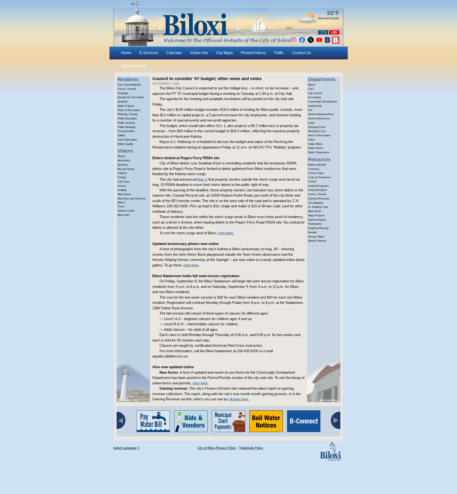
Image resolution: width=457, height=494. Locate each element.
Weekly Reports (317, 240)
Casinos (122, 173)
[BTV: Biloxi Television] (323, 33)
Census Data (315, 173)
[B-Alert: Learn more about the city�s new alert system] (335, 42)
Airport (121, 156)
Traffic (279, 53)
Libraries (123, 101)
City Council (315, 93)
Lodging (122, 189)
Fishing (122, 177)
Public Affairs (315, 144)
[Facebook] (302, 42)
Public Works (315, 148)
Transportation (126, 131)
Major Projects (126, 105)
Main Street (124, 194)
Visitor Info (199, 53)
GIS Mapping (315, 202)
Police (311, 139)
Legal (311, 122)
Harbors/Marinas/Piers (321, 114)
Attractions (124, 160)
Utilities (122, 135)
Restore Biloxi (316, 236)
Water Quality (125, 144)
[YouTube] (319, 42)
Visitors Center (126, 210)
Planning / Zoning (127, 114)
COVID (312, 181)
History (122, 185)
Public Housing (126, 122)
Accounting (314, 97)
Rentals (312, 232)
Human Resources (319, 118)
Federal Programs (318, 185)
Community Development (322, 101)
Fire (310, 110)
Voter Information (127, 139)
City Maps (224, 53)
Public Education (127, 118)
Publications (315, 223)
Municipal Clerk (317, 127)
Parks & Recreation (129, 110)
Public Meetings (127, 127)
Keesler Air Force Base (131, 97)
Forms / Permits (127, 88)
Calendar (174, 53)
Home (126, 53)
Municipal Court (317, 131)
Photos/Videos (253, 53)
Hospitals (123, 93)
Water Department (318, 152)
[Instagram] (293, 42)
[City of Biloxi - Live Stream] (334, 33)
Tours (121, 206)
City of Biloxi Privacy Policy (217, 448)
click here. (226, 233)
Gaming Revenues (319, 198)
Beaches (123, 164)
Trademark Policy (251, 448)
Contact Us (301, 53)
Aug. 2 (202, 179)
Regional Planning (318, 228)
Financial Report (317, 189)
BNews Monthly (317, 164)
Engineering (315, 105)
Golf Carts (123, 181)
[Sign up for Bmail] (327, 42)
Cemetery (313, 169)
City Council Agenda (129, 84)
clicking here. (238, 399)
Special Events (134, 66)
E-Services (148, 53)
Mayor (311, 84)
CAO (311, 88)
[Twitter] (310, 42)
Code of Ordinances (319, 177)
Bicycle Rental (126, 169)
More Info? (124, 215)
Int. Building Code (318, 206)
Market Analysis (317, 219)
